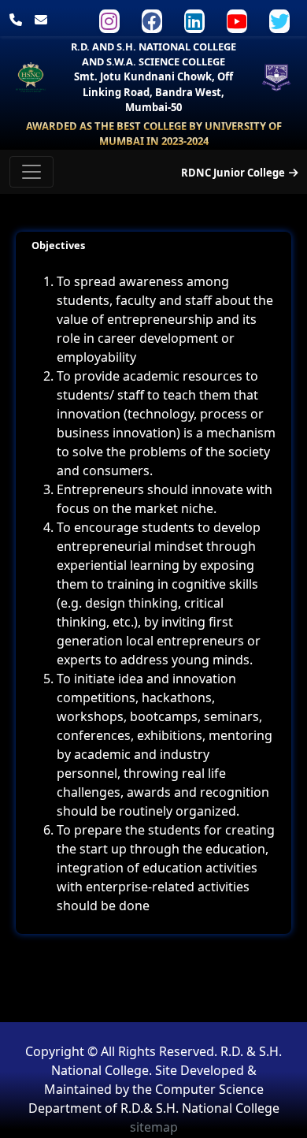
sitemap (154, 1127)
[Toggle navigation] (31, 172)
